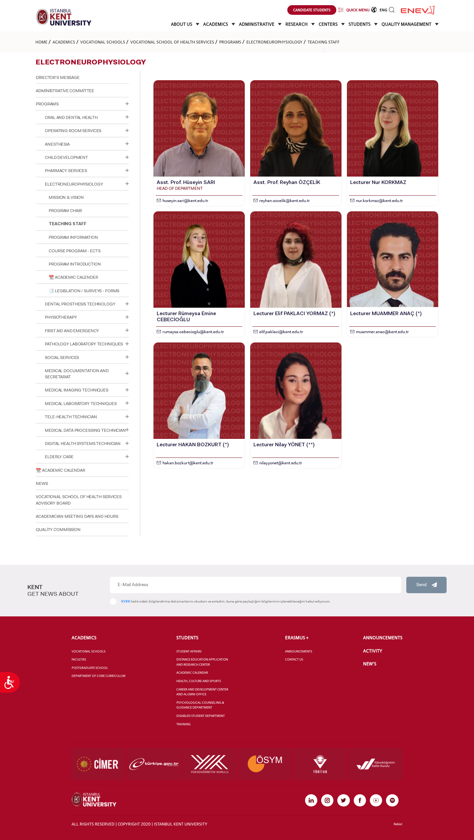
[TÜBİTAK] (320, 764)
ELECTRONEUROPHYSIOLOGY (274, 41)
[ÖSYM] (265, 764)
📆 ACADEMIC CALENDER (73, 277)
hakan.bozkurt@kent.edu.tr (188, 463)
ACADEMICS (216, 24)
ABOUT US (182, 24)
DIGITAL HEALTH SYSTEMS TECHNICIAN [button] (83, 443)
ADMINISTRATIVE (257, 24)
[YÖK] (209, 764)
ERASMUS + (297, 637)
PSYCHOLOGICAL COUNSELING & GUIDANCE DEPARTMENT (200, 705)
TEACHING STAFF (324, 41)
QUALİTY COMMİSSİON (58, 529)
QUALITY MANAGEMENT (406, 24)
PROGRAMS (230, 41)
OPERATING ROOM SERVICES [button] (73, 130)
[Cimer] (98, 764)
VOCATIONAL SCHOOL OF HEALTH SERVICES (172, 41)
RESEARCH (297, 24)
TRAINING (183, 724)
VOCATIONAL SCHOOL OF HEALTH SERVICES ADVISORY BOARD (78, 500)
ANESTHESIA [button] (57, 144)
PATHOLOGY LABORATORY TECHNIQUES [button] (84, 344)
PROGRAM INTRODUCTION (75, 264)
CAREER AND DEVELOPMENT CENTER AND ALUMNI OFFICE (202, 692)
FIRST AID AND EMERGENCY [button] (72, 330)
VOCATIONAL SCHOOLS (102, 41)
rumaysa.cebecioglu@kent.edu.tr (193, 332)
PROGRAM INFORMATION (73, 237)
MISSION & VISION (66, 197)
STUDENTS (360, 24)
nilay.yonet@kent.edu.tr (280, 463)
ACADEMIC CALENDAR (192, 673)
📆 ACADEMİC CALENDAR (60, 470)
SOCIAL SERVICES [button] (62, 357)
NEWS (42, 483)
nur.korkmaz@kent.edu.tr (379, 200)
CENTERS (329, 24)
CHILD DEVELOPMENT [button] (66, 157)
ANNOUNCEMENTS (298, 651)
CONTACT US (294, 659)
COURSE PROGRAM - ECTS (74, 251)
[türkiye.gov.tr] (154, 764)
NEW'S (369, 663)
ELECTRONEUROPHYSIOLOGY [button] (74, 184)
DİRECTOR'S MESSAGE (58, 77)
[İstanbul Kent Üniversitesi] (63, 16)
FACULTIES (79, 659)
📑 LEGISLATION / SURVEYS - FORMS (84, 291)
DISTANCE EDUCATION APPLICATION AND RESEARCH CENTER (202, 662)
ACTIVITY (372, 650)
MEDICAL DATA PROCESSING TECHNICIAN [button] (85, 430)
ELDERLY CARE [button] (59, 456)
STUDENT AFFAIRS (189, 651)
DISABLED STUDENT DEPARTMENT (200, 716)
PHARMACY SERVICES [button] (66, 170)
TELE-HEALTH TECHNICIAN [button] (71, 417)
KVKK (125, 601)
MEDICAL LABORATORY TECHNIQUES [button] (80, 403)
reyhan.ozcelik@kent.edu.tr (284, 200)
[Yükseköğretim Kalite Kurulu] (375, 764)
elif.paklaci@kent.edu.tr (281, 332)
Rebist (398, 824)
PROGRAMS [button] (47, 104)
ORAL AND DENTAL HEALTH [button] (71, 117)
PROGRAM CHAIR (65, 210)
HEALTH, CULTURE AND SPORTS (198, 681)
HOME (41, 41)
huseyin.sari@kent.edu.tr (185, 200)
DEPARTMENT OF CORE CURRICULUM (98, 676)
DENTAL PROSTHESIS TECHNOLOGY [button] (80, 304)
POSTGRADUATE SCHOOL (90, 668)
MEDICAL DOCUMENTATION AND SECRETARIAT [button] (77, 374)
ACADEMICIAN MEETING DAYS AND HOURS (77, 516)
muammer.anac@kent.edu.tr (382, 332)
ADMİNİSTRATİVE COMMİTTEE (65, 90)
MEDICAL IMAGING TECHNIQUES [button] (76, 390)
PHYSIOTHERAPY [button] (61, 317)
